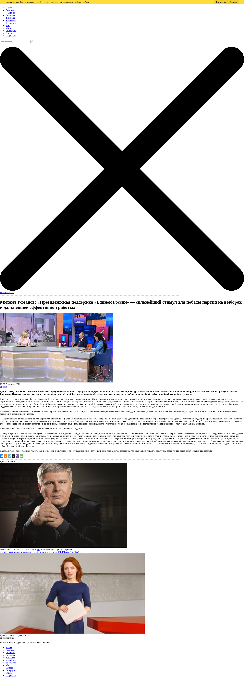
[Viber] (17, 456)
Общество (10, 15)
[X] (13, 456)
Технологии (11, 23)
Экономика (11, 10)
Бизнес (9, 7)
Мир (8, 25)
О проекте (11, 35)
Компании (11, 20)
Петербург (11, 30)
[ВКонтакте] (1, 456)
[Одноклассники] (5, 456)
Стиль (9, 33)
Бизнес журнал (7, 292)
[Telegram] (9, 456)
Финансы (10, 18)
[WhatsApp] (21, 456)
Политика (10, 13)
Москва (9, 28)
